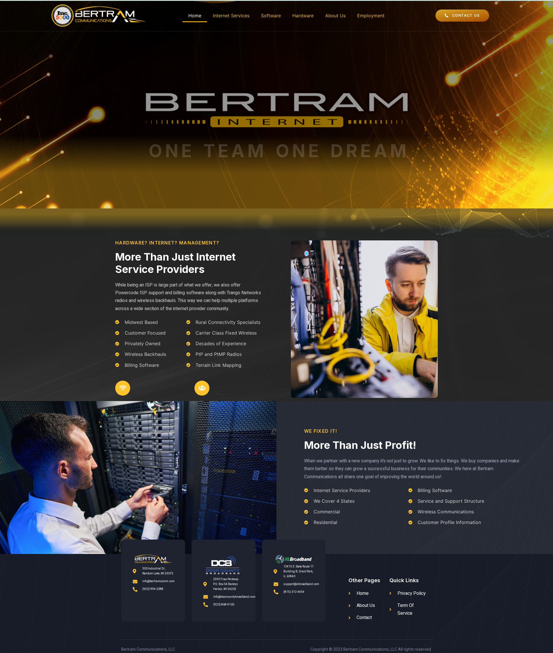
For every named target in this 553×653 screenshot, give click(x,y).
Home (194, 15)
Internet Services (231, 15)
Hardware (303, 15)
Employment (371, 15)
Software (271, 15)
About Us (335, 15)
